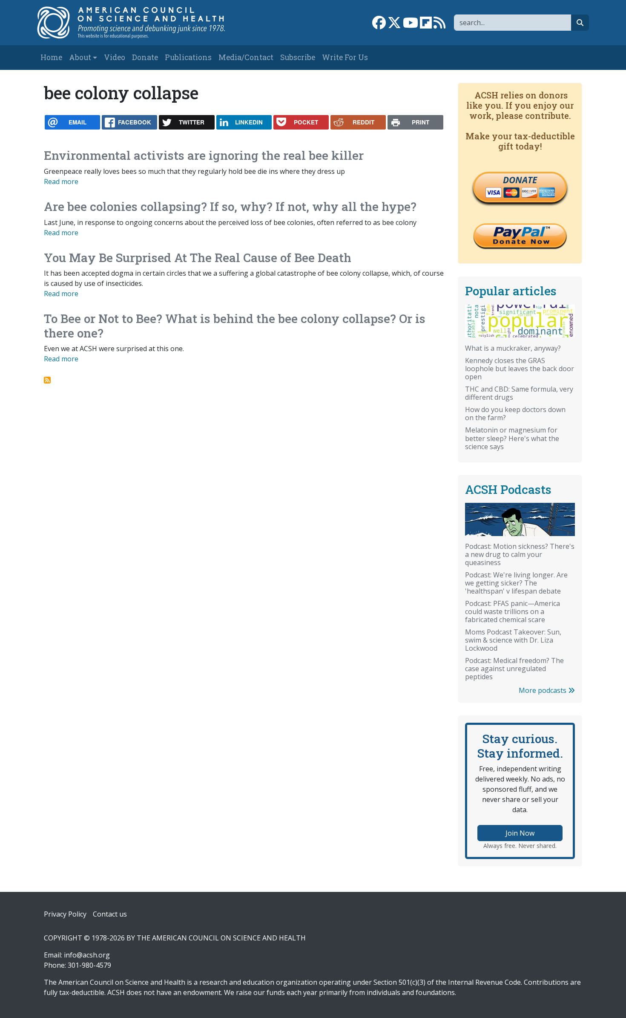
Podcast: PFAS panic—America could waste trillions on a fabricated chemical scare (512, 611)
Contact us (110, 914)
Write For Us (345, 57)
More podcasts (543, 690)
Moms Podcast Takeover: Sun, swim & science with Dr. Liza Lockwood (513, 640)
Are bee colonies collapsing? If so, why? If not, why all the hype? (230, 206)
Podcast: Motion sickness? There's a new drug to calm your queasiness (519, 554)
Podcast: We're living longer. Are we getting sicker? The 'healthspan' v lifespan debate (516, 583)
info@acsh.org (87, 955)
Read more (61, 181)
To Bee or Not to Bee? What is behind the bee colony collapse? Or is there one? (234, 326)
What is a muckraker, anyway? (513, 348)
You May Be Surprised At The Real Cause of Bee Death (197, 257)
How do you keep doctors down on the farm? (515, 413)
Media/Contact (245, 57)
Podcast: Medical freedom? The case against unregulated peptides (514, 668)
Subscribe (297, 57)
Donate (145, 57)
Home (51, 57)
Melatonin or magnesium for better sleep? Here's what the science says (512, 438)
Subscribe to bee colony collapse (47, 380)
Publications (188, 57)
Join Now (519, 833)
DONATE (520, 180)
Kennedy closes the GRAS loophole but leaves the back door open (519, 368)
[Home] (140, 23)
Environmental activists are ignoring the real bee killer (204, 155)
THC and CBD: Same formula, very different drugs (519, 393)
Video (114, 57)
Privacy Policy (65, 914)
